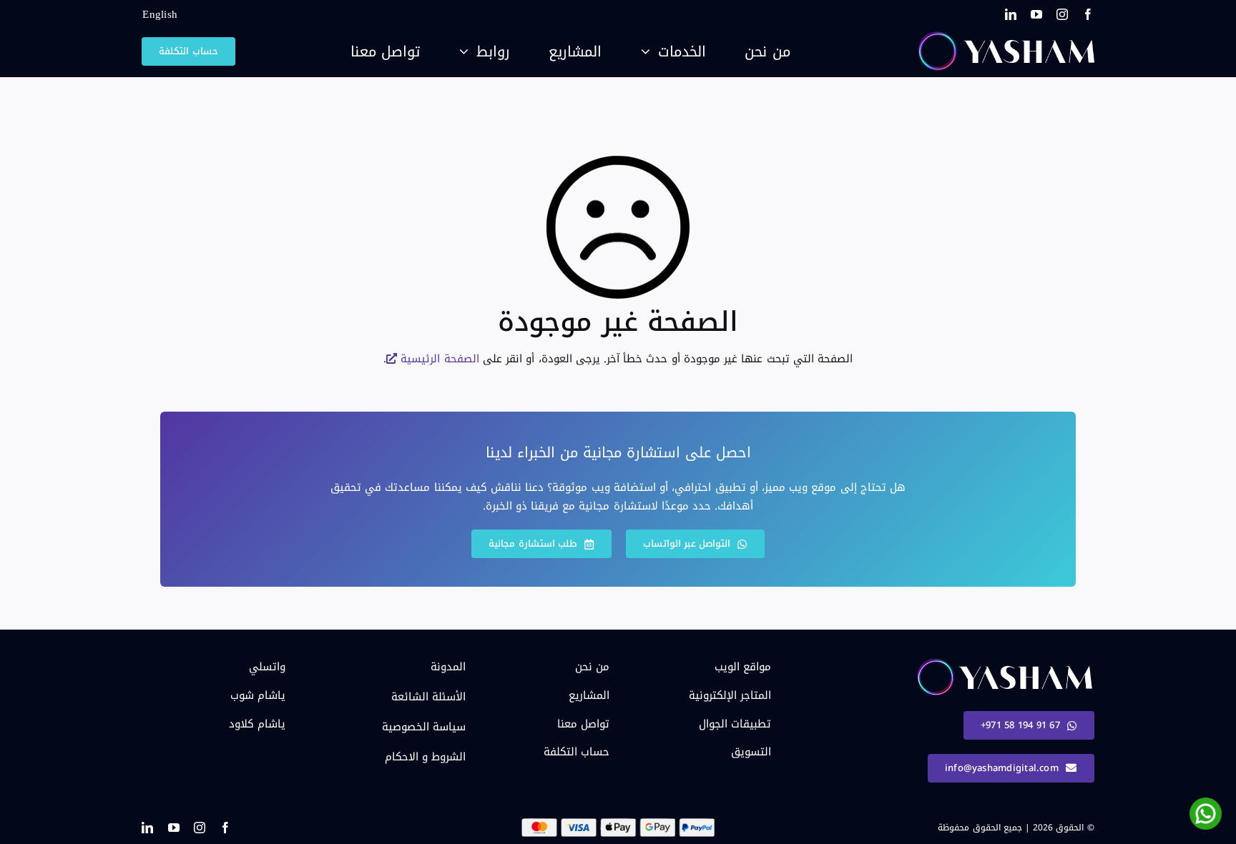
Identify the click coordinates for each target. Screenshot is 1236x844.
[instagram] (1062, 14)
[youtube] (1036, 14)
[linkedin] (1010, 14)
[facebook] (1088, 14)
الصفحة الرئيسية (440, 359)
